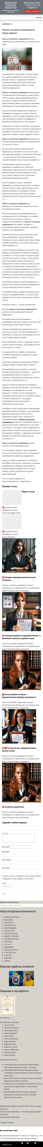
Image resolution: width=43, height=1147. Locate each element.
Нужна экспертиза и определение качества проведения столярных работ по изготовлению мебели (23, 1086)
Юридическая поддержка (9, 902)
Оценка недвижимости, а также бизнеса (16, 481)
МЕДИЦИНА (8, 920)
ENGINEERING (9, 947)
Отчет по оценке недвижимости (13, 479)
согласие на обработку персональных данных (24, 876)
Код (7, 833)
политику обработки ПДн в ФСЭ (22, 879)
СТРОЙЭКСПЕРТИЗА (11, 939)
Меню (39, 17)
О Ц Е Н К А (8, 944)
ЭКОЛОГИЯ (8, 942)
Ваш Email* (5, 847)
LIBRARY (7, 961)
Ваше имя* (6, 852)
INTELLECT (8, 955)
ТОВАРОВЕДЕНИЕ (10, 928)
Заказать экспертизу (32, 11)
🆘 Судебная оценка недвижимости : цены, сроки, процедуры (10, 534)
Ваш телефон (6, 860)
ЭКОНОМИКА (9, 923)
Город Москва (9, 1025)
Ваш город (5, 868)
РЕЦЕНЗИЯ (8, 958)
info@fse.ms (32, 7)
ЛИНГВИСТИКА (10, 925)
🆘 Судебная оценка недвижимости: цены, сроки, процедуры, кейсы (11, 510)
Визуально (4, 833)
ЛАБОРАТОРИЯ (9, 931)
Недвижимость (7, 24)
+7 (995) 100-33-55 (32, 5)
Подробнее (34, 1141)
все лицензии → (6, 1018)
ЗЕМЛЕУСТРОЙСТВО (11, 936)
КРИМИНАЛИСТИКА (11, 917)
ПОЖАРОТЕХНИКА (10, 950)
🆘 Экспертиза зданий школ (13, 807)
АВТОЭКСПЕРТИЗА (11, 933)
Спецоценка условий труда (10, 1117)
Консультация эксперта (8, 1060)
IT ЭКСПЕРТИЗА (10, 953)
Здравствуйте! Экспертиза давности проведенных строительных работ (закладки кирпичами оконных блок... (20, 1094)
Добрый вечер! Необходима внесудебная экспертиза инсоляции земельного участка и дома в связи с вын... (23, 1073)
